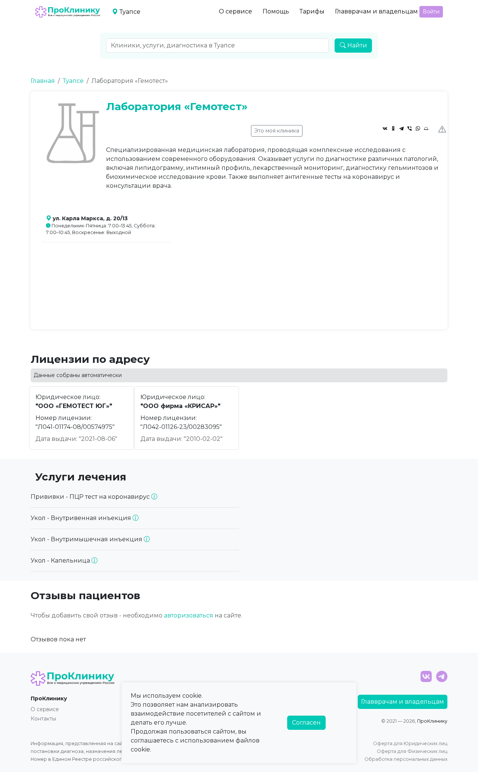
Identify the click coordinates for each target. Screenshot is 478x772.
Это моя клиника (276, 130)
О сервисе (235, 11)
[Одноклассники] (393, 128)
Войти (431, 11)
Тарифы (312, 11)
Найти (356, 45)
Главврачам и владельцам (376, 11)
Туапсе (73, 80)
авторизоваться (188, 615)
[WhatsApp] (418, 128)
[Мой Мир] (426, 128)
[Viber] (409, 128)
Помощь (276, 11)
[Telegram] (401, 128)
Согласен (306, 722)
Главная (43, 80)
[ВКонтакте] (385, 128)
